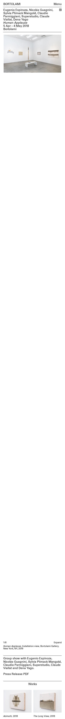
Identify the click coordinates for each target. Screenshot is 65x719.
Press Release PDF (16, 674)
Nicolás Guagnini (40, 10)
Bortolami (12, 4)
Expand (58, 643)
